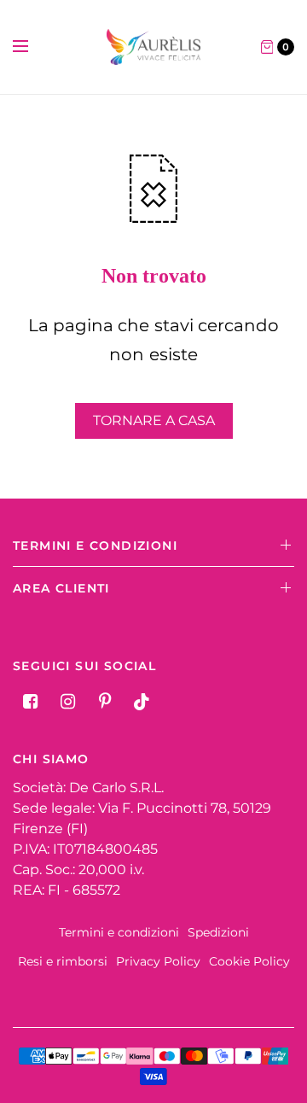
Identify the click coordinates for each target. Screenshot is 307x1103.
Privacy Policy (158, 961)
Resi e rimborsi (62, 961)
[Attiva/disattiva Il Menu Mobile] (31, 47)
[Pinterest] (105, 702)
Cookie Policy (249, 961)
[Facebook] (30, 702)
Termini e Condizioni (95, 545)
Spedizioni (218, 932)
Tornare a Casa (154, 420)
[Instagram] (67, 702)
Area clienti (61, 588)
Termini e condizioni (119, 932)
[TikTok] (142, 702)
